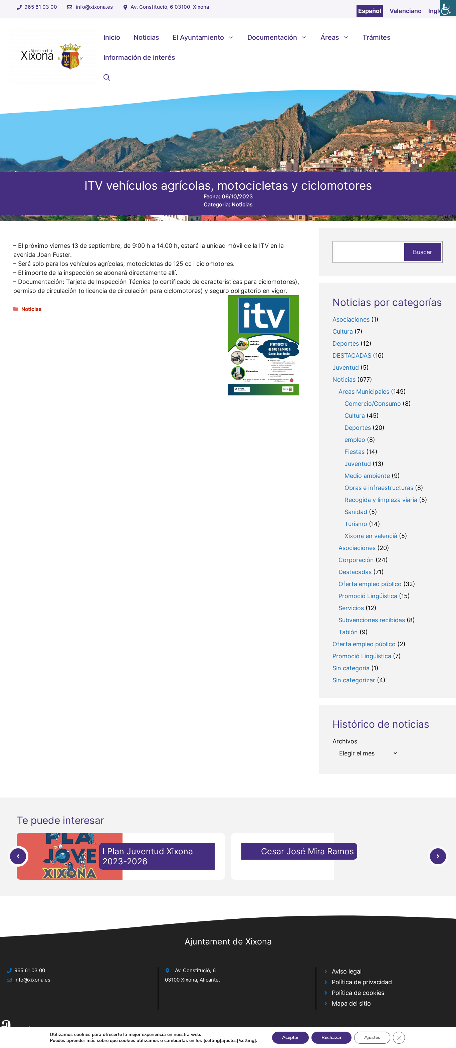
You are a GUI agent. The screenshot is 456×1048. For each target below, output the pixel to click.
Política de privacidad (362, 982)
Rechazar (331, 1037)
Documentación (272, 37)
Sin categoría (351, 668)
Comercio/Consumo (373, 403)
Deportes (345, 343)
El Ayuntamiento (198, 37)
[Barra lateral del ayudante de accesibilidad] (448, 8)
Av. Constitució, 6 (195, 970)
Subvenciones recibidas (371, 620)
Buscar (422, 251)
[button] (107, 77)
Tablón (348, 632)
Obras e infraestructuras (379, 487)
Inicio (111, 37)
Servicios (351, 608)
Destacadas (355, 571)
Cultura (342, 331)
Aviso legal (347, 971)
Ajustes (372, 1037)
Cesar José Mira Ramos (307, 851)
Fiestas (355, 451)
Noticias (146, 37)
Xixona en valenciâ (371, 535)
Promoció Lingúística (367, 595)
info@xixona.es (94, 7)
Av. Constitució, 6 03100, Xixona (170, 7)
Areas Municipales (363, 391)
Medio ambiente (367, 475)
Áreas (329, 37)
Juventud (345, 367)
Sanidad (356, 511)
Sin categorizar (353, 680)
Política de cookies (358, 992)
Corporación (356, 559)
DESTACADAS (351, 355)
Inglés (437, 10)
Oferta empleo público (370, 583)
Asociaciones (351, 319)
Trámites (377, 37)
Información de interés (139, 57)
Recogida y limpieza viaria (381, 499)
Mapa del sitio (351, 1003)
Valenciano (406, 10)
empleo (355, 439)
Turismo (356, 523)
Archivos (344, 741)
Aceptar (290, 1037)
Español (369, 10)
